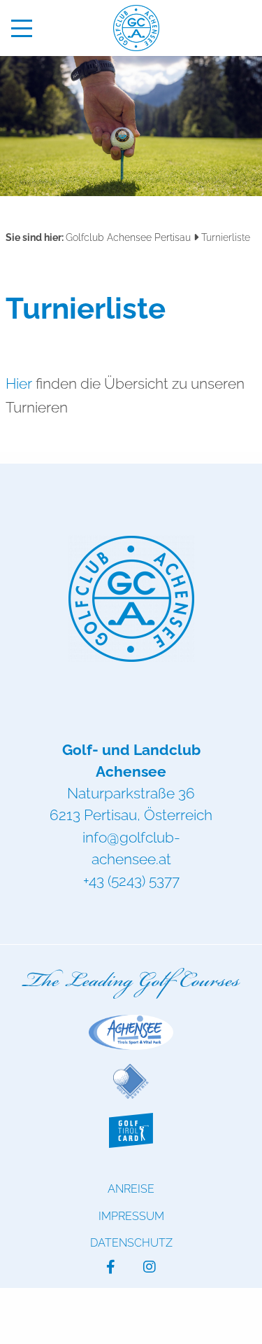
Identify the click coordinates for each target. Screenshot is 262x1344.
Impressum (131, 1216)
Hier (19, 383)
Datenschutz (131, 1242)
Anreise (131, 1189)
